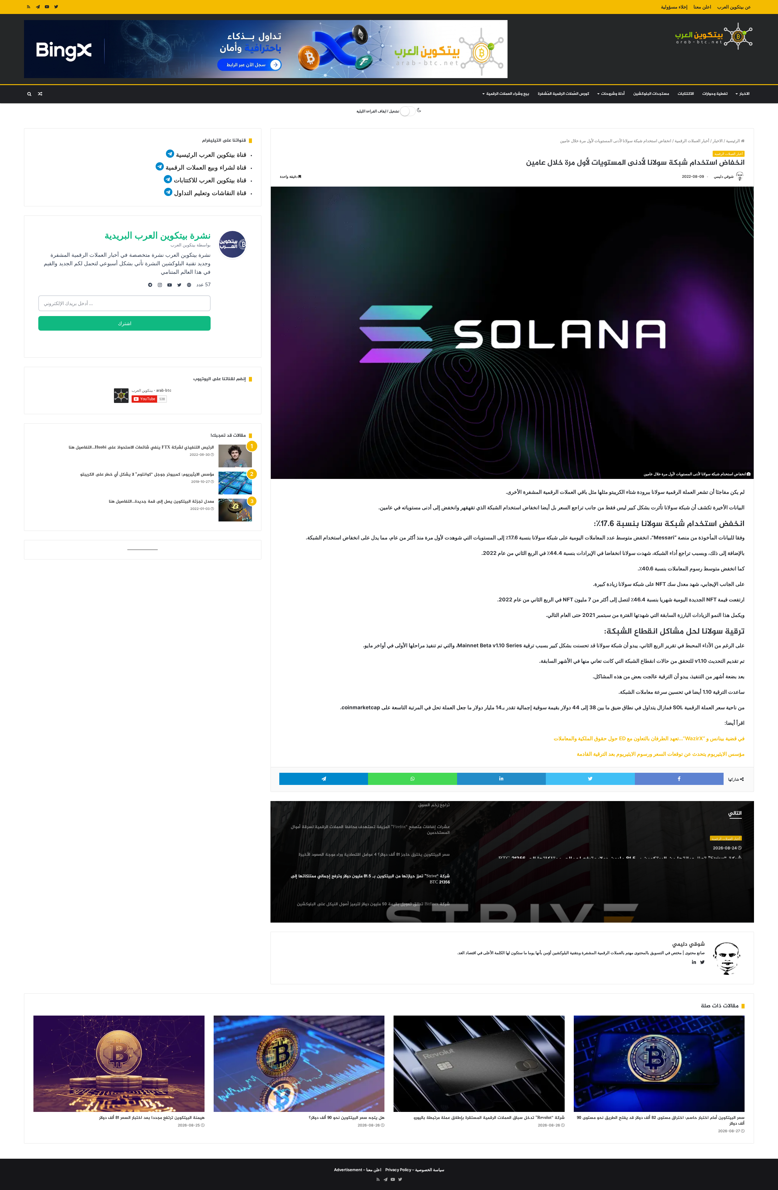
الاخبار (744, 94)
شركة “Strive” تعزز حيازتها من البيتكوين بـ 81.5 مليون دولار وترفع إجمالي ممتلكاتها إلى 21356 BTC (620, 854)
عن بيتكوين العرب (734, 7)
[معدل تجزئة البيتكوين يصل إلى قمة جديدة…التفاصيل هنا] (235, 510)
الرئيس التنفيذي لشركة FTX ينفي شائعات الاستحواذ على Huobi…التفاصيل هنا (141, 447)
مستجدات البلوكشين (651, 94)
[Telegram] (37, 7)
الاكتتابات (686, 94)
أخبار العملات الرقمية (692, 140)
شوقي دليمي (724, 176)
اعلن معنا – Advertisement (357, 1169)
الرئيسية (733, 140)
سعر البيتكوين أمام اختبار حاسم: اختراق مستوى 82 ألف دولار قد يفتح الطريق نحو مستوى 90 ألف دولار (661, 1120)
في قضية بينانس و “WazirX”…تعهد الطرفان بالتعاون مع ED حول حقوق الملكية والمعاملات (649, 738)
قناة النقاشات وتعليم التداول (210, 193)
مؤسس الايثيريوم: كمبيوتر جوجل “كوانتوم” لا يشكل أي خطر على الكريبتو (147, 474)
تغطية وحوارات (715, 94)
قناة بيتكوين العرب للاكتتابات (209, 180)
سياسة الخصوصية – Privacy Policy (414, 1169)
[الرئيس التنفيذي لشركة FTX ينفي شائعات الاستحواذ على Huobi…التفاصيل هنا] (235, 456)
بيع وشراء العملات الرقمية (507, 94)
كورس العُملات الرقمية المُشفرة (563, 94)
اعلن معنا (702, 7)
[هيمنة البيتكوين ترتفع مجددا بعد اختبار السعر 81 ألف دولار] (119, 1064)
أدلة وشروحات (613, 94)
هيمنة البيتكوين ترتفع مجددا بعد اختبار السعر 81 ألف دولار (152, 1117)
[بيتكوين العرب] (714, 36)
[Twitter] (55, 7)
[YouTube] (46, 7)
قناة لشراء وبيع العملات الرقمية (206, 167)
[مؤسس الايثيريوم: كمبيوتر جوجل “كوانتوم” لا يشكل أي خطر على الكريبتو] (235, 483)
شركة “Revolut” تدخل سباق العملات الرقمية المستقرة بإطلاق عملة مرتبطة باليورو (489, 1117)
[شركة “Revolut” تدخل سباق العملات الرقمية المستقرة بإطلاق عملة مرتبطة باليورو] (479, 1064)
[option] (512, 862)
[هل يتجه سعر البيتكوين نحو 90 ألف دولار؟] (299, 1064)
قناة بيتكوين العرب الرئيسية (211, 154)
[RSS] (28, 7)
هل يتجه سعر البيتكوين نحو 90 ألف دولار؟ (346, 1117)
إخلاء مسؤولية (674, 7)
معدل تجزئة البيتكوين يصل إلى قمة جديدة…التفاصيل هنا (161, 501)
